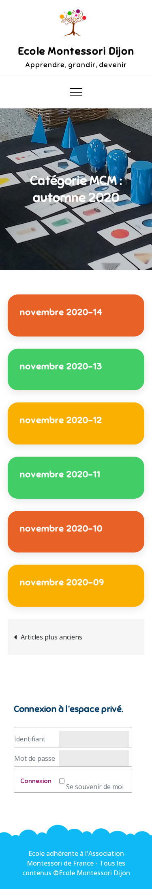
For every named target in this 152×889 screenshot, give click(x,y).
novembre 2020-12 (61, 420)
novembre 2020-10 (61, 528)
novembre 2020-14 (61, 312)
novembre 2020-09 (62, 582)
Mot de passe (34, 758)
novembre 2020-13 (61, 366)
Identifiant (29, 738)
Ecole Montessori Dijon (76, 51)
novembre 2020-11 (60, 474)
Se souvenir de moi (95, 786)
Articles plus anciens (51, 637)
